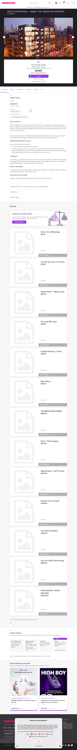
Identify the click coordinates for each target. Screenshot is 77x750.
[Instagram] (11, 728)
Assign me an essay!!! (50, 501)
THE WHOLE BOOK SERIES (51, 411)
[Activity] (63, 3)
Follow (38, 76)
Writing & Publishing (15, 111)
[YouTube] (9, 728)
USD (49, 3)
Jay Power (12, 13)
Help (46, 635)
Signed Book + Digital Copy (52, 291)
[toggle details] (37, 710)
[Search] (29, 3)
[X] (7, 728)
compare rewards (19, 222)
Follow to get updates (59, 650)
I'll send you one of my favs (53, 262)
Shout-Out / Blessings (50, 232)
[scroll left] (4, 37)
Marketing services (68, 724)
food (31, 111)
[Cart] (60, 3)
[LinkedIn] (13, 728)
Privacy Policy (7, 745)
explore (47, 665)
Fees (64, 722)
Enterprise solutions (68, 728)
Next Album (46, 381)
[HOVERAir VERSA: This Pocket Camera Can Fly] (23, 681)
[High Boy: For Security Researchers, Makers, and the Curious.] (53, 681)
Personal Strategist (49, 531)
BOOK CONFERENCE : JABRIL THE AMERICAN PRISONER (35, 11)
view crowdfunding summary (38, 81)
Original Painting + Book (51, 351)
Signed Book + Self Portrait (52, 471)
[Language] (56, 3)
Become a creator (67, 726)
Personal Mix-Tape (49, 321)
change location (46, 7)
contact (17, 106)
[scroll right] (73, 37)
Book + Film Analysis (49, 441)
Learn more (42, 645)
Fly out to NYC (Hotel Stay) (52, 560)
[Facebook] (4, 728)
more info (12, 106)
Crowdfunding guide (55, 635)
